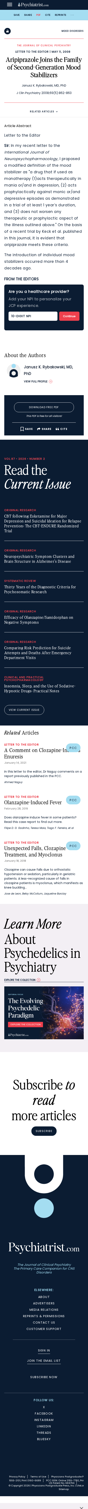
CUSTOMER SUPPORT (44, 1329)
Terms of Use (38, 1476)
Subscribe (44, 1131)
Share (28, 15)
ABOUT (44, 1297)
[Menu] (9, 5)
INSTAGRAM (44, 1420)
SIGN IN (44, 1350)
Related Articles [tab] (42, 111)
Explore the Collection (19, 980)
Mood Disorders (73, 31)
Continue (69, 316)
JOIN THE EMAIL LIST (44, 1361)
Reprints (60, 15)
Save (17, 15)
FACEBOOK (44, 1413)
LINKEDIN (44, 1426)
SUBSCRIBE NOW (43, 1377)
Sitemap (64, 1489)
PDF (38, 15)
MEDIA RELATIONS (44, 1310)
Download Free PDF (44, 407)
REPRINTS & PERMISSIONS (44, 1316)
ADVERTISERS (44, 1303)
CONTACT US (44, 1322)
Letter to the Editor (32, 52)
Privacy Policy (17, 1476)
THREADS (44, 1433)
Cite (48, 15)
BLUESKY (44, 1439)
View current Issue (24, 710)
